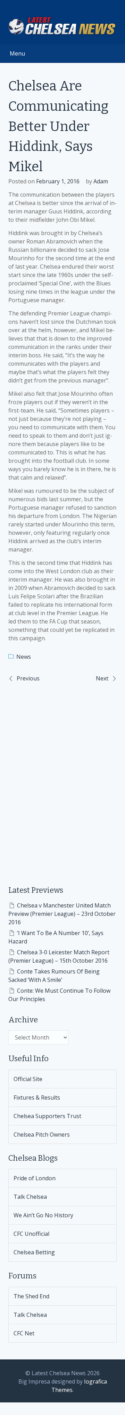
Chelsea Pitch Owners (42, 1134)
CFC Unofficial (31, 1234)
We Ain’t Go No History (43, 1215)
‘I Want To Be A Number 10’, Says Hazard (55, 937)
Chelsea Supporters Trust (47, 1116)
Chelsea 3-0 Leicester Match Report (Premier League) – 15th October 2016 (58, 956)
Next (102, 678)
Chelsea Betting (34, 1252)
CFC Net (24, 1333)
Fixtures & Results (37, 1097)
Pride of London (35, 1178)
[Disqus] (62, 778)
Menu (17, 53)
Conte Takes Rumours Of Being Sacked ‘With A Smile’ (54, 976)
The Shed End (31, 1296)
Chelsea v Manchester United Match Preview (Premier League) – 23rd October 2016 (62, 914)
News (23, 657)
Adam (100, 181)
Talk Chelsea (30, 1197)
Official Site (28, 1079)
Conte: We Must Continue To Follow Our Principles (59, 995)
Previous (28, 678)
